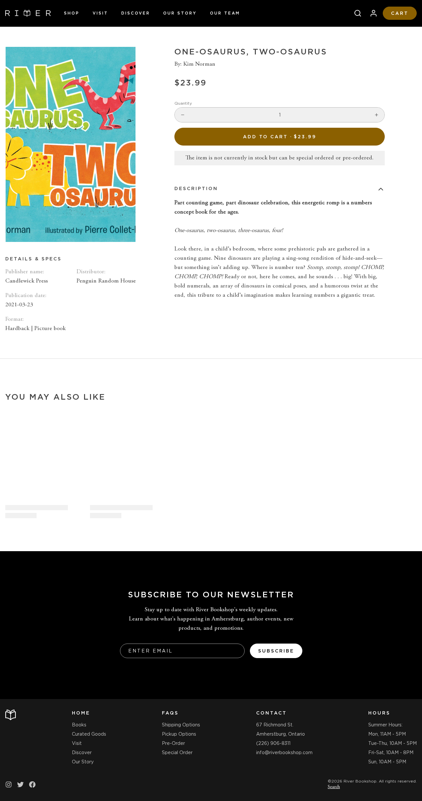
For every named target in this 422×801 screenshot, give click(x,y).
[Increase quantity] (376, 115)
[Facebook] (32, 784)
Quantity (183, 103)
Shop (71, 13)
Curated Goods (89, 734)
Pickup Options (179, 734)
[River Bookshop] (28, 13)
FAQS (170, 713)
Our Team (225, 13)
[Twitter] (20, 784)
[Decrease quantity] (183, 115)
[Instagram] (8, 784)
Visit (100, 13)
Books (79, 724)
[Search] (355, 13)
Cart (399, 13)
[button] (279, 137)
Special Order (177, 752)
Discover (135, 13)
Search (334, 787)
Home (81, 713)
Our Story (180, 13)
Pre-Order (173, 743)
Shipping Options (181, 724)
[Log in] (370, 13)
